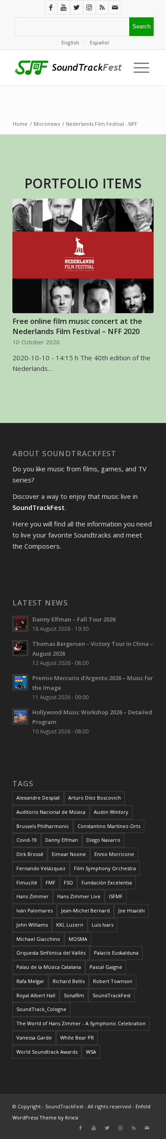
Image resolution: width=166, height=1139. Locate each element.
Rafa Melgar (30, 981)
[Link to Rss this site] (102, 7)
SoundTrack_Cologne (41, 1009)
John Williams (32, 924)
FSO (68, 882)
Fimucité (26, 882)
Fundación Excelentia (106, 882)
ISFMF (116, 896)
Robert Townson (112, 981)
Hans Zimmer (32, 896)
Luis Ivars (102, 924)
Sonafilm (74, 995)
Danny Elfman (61, 839)
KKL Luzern (69, 924)
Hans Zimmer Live (78, 896)
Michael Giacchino (38, 939)
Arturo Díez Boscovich (94, 797)
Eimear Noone (69, 854)
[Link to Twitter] (76, 7)
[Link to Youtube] (64, 7)
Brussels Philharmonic (42, 826)
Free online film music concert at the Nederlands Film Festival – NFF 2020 (77, 326)
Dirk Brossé (29, 854)
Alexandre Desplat (38, 797)
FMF (50, 882)
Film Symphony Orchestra (105, 868)
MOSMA (78, 939)
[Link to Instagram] (89, 7)
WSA (91, 1051)
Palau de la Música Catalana (48, 967)
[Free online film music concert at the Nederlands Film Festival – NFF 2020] (83, 256)
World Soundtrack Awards (46, 1051)
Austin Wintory (111, 811)
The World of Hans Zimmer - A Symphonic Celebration (81, 1023)
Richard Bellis (69, 981)
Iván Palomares (34, 910)
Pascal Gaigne (105, 967)
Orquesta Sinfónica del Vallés (50, 952)
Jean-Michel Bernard (85, 910)
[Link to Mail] (115, 7)
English (70, 42)
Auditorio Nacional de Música (50, 811)
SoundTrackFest (112, 995)
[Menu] (139, 67)
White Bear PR (77, 1037)
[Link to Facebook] (51, 7)
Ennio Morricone (114, 854)
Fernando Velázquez (41, 868)
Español (99, 42)
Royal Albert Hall (35, 995)
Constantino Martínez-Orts (108, 826)
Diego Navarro (103, 839)
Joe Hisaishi (131, 910)
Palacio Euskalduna (116, 952)
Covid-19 (26, 839)
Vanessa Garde (34, 1037)
